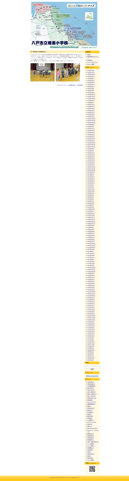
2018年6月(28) (91, 231)
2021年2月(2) (90, 187)
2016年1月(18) (91, 289)
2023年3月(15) (91, 136)
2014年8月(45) (91, 323)
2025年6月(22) (91, 82)
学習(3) (89, 452)
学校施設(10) (90, 448)
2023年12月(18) (91, 118)
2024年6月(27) (91, 106)
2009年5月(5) (90, 360)
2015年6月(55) (91, 303)
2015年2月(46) (91, 311)
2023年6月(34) (91, 130)
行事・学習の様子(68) (92, 441)
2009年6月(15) (91, 358)
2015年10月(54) (91, 295)
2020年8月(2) (90, 195)
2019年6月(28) (91, 209)
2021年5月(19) (91, 181)
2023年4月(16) (91, 134)
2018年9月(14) (91, 225)
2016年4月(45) (91, 283)
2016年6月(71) (91, 279)
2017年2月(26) (91, 263)
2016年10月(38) (91, 271)
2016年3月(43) (91, 285)
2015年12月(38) (91, 291)
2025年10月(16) (91, 74)
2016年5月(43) (91, 281)
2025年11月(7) (91, 72)
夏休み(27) (90, 410)
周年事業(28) (90, 435)
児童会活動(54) (91, 384)
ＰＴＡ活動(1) (90, 446)
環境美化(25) (90, 433)
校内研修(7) (90, 400)
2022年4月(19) (91, 158)
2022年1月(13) (91, 164)
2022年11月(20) (91, 144)
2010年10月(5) (91, 346)
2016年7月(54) (91, 277)
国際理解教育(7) (91, 404)
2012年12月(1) (91, 333)
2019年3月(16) (91, 213)
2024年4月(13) (91, 110)
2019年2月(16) (91, 215)
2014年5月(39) (91, 329)
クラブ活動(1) (90, 460)
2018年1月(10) (91, 241)
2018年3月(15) (91, 237)
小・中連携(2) (90, 443)
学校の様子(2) (90, 454)
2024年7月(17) (91, 104)
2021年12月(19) (91, 166)
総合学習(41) (90, 388)
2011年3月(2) (90, 337)
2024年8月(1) (90, 102)
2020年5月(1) (90, 197)
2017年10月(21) (91, 247)
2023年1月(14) (91, 140)
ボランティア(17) (91, 402)
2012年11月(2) (91, 335)
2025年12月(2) (91, 70)
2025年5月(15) (91, 84)
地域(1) (89, 456)
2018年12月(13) (91, 219)
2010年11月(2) (91, 344)
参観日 (89, 54)
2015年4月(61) (91, 307)
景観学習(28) (90, 438)
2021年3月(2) (90, 185)
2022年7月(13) (91, 152)
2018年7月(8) (90, 229)
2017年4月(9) (90, 259)
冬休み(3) (89, 424)
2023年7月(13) (91, 128)
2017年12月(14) (91, 243)
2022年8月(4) (90, 150)
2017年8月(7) (90, 251)
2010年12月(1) (91, 341)
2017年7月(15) (91, 253)
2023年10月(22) (91, 122)
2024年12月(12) (91, 94)
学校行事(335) (90, 382)
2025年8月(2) (90, 78)
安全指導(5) (90, 450)
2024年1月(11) (91, 116)
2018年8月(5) (90, 227)
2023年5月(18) (91, 132)
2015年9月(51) (91, 297)
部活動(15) (90, 418)
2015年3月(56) (91, 309)
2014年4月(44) (91, 331)
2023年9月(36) (91, 124)
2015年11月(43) (91, 293)
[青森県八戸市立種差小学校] (64, 49)
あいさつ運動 (90, 64)
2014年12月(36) (91, 315)
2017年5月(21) (91, 257)
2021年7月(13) (91, 176)
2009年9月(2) (90, 351)
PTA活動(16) (90, 412)
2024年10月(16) (91, 98)
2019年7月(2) (90, 207)
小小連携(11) (90, 420)
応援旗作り (90, 60)
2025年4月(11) (91, 86)
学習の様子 (80, 85)
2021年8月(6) (90, 174)
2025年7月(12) (91, 80)
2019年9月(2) (90, 205)
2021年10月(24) (91, 170)
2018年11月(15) (91, 221)
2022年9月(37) (91, 148)
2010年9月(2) (90, 348)
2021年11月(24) (91, 168)
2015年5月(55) (91, 305)
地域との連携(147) (92, 394)
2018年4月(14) (91, 235)
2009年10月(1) (91, 350)
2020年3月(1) (90, 201)
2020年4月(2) (90, 199)
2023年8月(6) (90, 126)
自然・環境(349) (91, 392)
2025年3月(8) (90, 88)
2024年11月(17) (91, 96)
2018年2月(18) (91, 239)
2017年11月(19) (91, 245)
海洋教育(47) (90, 439)
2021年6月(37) (91, 178)
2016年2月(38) (91, 287)
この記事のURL (72, 85)
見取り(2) (89, 426)
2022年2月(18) (91, 162)
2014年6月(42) (91, 327)
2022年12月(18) (91, 142)
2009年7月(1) (90, 356)
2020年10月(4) (91, 191)
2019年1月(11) (91, 217)
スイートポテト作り (92, 62)
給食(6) (89, 406)
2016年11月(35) (91, 269)
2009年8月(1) (90, 354)
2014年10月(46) (91, 319)
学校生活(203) (90, 408)
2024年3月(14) (91, 112)
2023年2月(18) (91, 138)
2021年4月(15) (91, 183)
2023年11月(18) (91, 120)
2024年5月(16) (91, 108)
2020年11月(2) (91, 189)
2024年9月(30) (91, 100)
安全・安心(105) (91, 396)
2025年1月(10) (91, 92)
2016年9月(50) (91, 273)
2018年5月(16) (91, 233)
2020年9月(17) (91, 193)
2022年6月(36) (91, 154)
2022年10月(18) (91, 146)
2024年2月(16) (91, 114)
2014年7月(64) (91, 325)
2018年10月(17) (91, 223)
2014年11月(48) (91, 317)
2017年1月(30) (91, 265)
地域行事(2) (90, 458)
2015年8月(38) (91, 299)
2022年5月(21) (91, 156)
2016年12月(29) (91, 267)
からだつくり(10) (91, 422)
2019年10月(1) (91, 203)
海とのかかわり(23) (92, 428)
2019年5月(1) (90, 211)
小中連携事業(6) (91, 386)
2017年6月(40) (91, 255)
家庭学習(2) (90, 416)
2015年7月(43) (91, 301)
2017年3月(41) (91, 261)
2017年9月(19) (91, 249)
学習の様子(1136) (91, 398)
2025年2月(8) (90, 90)
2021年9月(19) (91, 172)
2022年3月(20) (91, 160)
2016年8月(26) (91, 275)
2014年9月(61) (91, 321)
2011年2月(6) (90, 339)
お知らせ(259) (90, 390)
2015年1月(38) (91, 313)
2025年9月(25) (91, 76)
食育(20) (89, 414)
